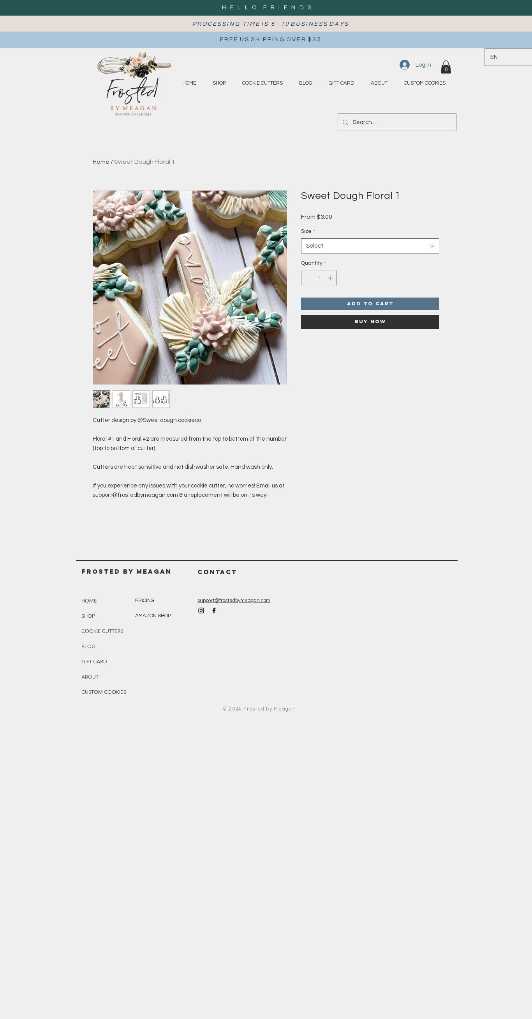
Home (101, 162)
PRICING (144, 600)
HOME (89, 601)
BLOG (88, 646)
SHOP (88, 616)
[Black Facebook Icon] (214, 610)
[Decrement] (307, 278)
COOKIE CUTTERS (102, 631)
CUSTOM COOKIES (103, 692)
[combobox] (370, 245)
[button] (445, 66)
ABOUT (90, 677)
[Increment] (331, 278)
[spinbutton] (319, 278)
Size (308, 231)
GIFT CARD (94, 662)
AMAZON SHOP (153, 615)
